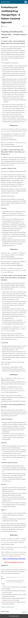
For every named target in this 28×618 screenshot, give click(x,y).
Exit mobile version (14, 616)
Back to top (24, 612)
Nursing (8, 607)
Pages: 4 (12, 607)
